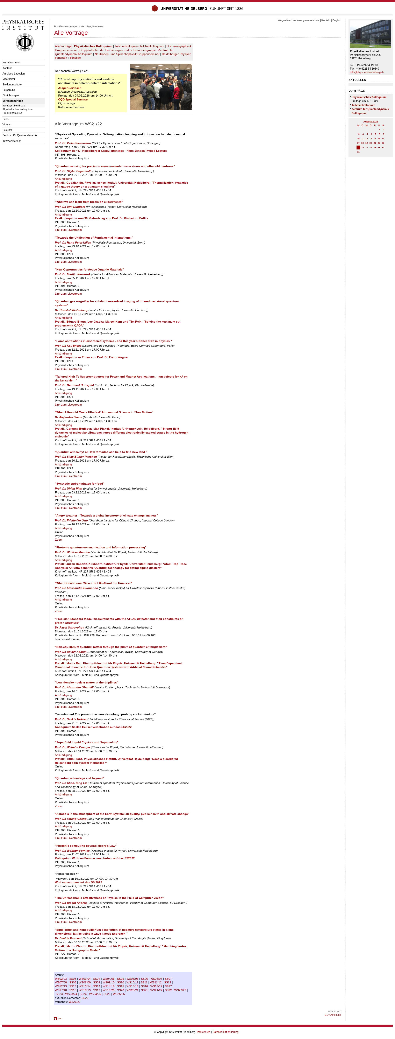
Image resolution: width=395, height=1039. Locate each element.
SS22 (169, 990)
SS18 (73, 990)
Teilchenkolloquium (127, 46)
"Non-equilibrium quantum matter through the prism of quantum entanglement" (111, 646)
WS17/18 (61, 990)
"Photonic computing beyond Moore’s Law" (86, 845)
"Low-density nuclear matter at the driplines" (86, 682)
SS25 (107, 994)
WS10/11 (133, 982)
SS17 (169, 986)
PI (55, 26)
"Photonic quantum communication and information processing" (100, 547)
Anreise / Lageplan (13, 73)
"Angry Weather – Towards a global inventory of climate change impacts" (106, 515)
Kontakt (7, 68)
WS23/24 (71, 994)
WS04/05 (109, 978)
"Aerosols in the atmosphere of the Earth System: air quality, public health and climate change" (122, 813)
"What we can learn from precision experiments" (89, 201)
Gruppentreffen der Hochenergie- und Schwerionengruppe (117, 50)
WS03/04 (85, 978)
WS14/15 (109, 986)
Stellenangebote (12, 84)
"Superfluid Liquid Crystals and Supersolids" (86, 742)
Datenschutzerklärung (225, 1031)
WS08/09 (85, 982)
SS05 (121, 978)
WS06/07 (156, 978)
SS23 (60, 994)
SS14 (97, 986)
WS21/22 (156, 990)
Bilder (5, 119)
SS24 (83, 994)
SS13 (73, 986)
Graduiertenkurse (12, 113)
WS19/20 (109, 990)
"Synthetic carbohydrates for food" (80, 483)
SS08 (73, 982)
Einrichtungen (10, 95)
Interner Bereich (11, 140)
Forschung (8, 89)
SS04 (97, 978)
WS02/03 (61, 978)
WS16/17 (156, 986)
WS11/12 (156, 982)
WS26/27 (75, 1001)
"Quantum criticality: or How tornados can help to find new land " (101, 452)
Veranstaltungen (12, 100)
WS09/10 (109, 982)
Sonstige (75, 57)
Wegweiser (284, 20)
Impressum (203, 1031)
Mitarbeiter (8, 78)
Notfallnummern (11, 62)
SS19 (97, 990)
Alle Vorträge (63, 46)
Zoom (59, 539)
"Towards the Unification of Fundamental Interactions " (94, 237)
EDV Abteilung (333, 1015)
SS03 (73, 978)
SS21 (145, 990)
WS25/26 (119, 994)
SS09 (97, 982)
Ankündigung (63, 178)
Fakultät (7, 130)
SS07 (169, 978)
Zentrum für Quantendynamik (19, 135)
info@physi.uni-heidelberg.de (367, 72)
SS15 (121, 986)
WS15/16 (133, 986)
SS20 (121, 990)
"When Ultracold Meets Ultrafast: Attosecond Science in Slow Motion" (104, 412)
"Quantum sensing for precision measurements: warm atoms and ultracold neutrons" (115, 166)
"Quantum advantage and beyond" (79, 778)
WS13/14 (85, 986)
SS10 (121, 982)
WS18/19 (85, 990)
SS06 (145, 978)
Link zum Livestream (68, 229)
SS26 (85, 997)
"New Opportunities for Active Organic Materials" (89, 269)
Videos (6, 124)
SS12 (168, 982)
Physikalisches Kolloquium (17, 109)
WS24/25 (95, 994)
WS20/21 (133, 990)
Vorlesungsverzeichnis (306, 20)
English (336, 20)
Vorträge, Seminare (13, 105)
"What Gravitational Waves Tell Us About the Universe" (93, 583)
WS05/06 (133, 978)
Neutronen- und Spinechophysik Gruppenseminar (127, 54)
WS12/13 (61, 986)
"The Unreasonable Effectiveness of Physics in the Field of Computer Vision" (109, 897)
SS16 (145, 986)
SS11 (144, 982)
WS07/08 (61, 982)
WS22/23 (180, 990)
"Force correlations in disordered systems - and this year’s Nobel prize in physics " (113, 341)
